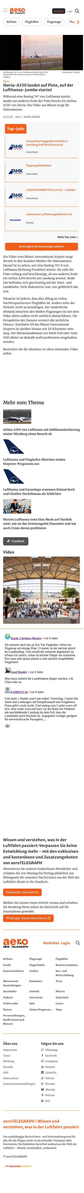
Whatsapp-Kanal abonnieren (26, 918)
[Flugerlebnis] (41, 965)
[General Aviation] (15, 973)
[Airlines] (15, 959)
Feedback (18, 541)
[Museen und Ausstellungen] (15, 983)
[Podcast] (15, 997)
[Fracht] (15, 965)
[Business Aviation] (68, 965)
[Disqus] (41, 680)
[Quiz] (41, 1003)
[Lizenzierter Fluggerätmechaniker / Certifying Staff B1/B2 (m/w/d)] (41, 147)
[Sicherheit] (68, 997)
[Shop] (68, 1009)
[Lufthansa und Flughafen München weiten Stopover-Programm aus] (41, 454)
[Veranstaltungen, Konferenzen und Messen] (15, 1019)
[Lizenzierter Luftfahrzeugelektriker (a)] (41, 221)
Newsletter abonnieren (22, 892)
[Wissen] (68, 991)
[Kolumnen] (41, 983)
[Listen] (68, 1003)
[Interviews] (41, 997)
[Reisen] (15, 1009)
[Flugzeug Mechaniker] (41, 172)
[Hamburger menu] (5, 11)
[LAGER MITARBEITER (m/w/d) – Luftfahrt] (41, 196)
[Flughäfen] (68, 959)
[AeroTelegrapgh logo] (15, 943)
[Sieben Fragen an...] (41, 1009)
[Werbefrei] (51, 943)
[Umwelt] (41, 991)
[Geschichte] (15, 991)
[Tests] (68, 983)
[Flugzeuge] (41, 959)
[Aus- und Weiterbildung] (68, 973)
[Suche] (78, 943)
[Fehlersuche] (15, 1003)
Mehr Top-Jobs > (68, 237)
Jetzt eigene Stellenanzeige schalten (41, 246)
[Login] (65, 943)
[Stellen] (41, 973)
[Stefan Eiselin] (32, 117)
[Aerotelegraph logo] (17, 10)
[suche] (77, 11)
